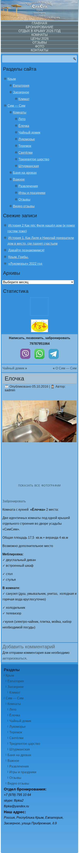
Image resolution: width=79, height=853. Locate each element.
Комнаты (39, 35)
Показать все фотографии (39, 485)
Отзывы (39, 42)
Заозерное (21, 92)
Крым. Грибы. (18, 257)
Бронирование (39, 27)
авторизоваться (14, 658)
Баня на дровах (25, 172)
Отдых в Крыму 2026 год (39, 31)
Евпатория (21, 85)
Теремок (24, 146)
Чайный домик (29, 132)
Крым (11, 79)
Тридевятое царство (33, 159)
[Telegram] (54, 360)
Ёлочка (23, 126)
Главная (39, 23)
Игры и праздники (31, 193)
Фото (39, 46)
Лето (22, 119)
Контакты (39, 50)
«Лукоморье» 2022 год (25, 263)
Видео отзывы (24, 206)
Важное (19, 179)
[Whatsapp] (39, 360)
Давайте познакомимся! (26, 250)
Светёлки (25, 152)
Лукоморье (26, 139)
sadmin (10, 390)
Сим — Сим (16, 105)
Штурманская (28, 166)
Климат (23, 99)
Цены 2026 (40, 38)
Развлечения (28, 186)
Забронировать (14, 501)
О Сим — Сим (66, 368)
